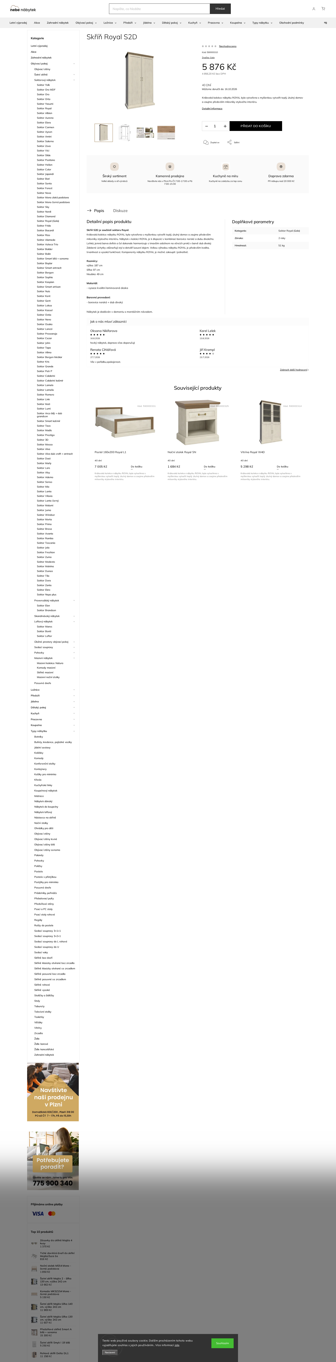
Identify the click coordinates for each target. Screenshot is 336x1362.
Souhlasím (222, 1343)
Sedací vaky (41, 952)
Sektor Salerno (45, 141)
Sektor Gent (44, 300)
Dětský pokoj (38, 707)
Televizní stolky (42, 1011)
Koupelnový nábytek (45, 790)
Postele (38, 871)
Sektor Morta (44, 519)
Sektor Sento (44, 183)
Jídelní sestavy (42, 747)
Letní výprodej (39, 45)
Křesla (37, 779)
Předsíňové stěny (44, 903)
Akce (33, 51)
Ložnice (35, 689)
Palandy (38, 855)
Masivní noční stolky (48, 677)
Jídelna (35, 701)
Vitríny (38, 1027)
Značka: (208, 57)
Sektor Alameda (46, 239)
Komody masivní (46, 667)
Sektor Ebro (43, 589)
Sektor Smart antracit (49, 267)
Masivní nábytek (43, 658)
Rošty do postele (44, 925)
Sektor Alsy (43, 472)
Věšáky (38, 1022)
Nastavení (110, 1352)
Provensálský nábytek (46, 600)
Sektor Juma (44, 510)
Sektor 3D (42, 439)
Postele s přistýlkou (45, 876)
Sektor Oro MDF (46, 89)
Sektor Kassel (44, 310)
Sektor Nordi (44, 211)
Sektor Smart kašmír (48, 421)
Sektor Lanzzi (44, 329)
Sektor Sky (43, 207)
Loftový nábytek (43, 621)
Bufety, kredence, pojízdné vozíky (53, 742)
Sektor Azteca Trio (47, 244)
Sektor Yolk (43, 84)
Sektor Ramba (45, 538)
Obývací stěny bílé (44, 844)
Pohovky (39, 652)
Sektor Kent (43, 296)
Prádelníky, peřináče (45, 893)
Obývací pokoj (39, 63)
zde (177, 1345)
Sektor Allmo (44, 352)
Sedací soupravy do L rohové (50, 941)
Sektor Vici (43, 150)
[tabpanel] (125, 440)
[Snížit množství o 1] (206, 126)
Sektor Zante (44, 585)
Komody (39, 758)
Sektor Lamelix (45, 389)
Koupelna (36, 725)
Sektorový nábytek (44, 80)
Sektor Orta (43, 99)
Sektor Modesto (46, 561)
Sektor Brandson (46, 610)
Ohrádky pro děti (43, 828)
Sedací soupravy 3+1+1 (47, 930)
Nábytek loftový (43, 812)
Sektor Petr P (44, 371)
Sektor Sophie (45, 277)
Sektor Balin (44, 253)
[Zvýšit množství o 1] (225, 126)
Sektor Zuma (44, 557)
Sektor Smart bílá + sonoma (53, 258)
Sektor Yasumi (45, 103)
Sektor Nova (44, 192)
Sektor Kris (43, 361)
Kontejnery (40, 769)
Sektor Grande (45, 366)
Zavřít (297, 153)
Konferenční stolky (44, 763)
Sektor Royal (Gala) (48, 221)
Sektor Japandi (45, 174)
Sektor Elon (43, 605)
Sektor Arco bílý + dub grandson (49, 415)
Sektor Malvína (45, 566)
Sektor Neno (44, 319)
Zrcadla (38, 1033)
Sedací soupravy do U (46, 946)
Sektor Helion (44, 164)
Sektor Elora (44, 122)
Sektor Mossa (44, 444)
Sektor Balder (44, 249)
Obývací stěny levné (45, 839)
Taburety (39, 1006)
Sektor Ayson (44, 131)
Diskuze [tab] (120, 210)
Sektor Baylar (44, 263)
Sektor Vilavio (44, 496)
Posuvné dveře (42, 683)
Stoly (37, 1000)
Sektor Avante (45, 533)
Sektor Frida (44, 225)
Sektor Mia (43, 486)
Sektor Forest (44, 188)
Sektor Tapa (44, 347)
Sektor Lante (44, 491)
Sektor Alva (43, 449)
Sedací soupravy (43, 647)
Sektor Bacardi (45, 230)
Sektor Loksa (44, 305)
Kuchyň (35, 713)
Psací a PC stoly (43, 909)
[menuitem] (18, 23)
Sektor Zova (44, 146)
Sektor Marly (44, 463)
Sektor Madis (44, 430)
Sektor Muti (43, 404)
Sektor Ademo (45, 477)
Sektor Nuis (43, 291)
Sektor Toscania (46, 542)
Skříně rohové (42, 984)
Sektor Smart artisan (49, 286)
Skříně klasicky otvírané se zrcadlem (54, 968)
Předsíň (35, 695)
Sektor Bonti (44, 631)
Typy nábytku (39, 731)
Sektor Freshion (46, 552)
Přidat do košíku (256, 126)
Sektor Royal (44, 108)
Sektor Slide (44, 155)
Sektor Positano (46, 160)
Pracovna (36, 719)
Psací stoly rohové (44, 914)
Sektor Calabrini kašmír (50, 380)
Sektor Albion (44, 113)
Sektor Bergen (45, 272)
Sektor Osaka (44, 324)
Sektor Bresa (44, 528)
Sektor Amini (44, 136)
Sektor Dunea (45, 571)
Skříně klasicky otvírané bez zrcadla (54, 963)
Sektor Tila (43, 575)
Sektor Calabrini (46, 375)
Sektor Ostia (44, 314)
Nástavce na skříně (45, 817)
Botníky (38, 736)
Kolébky (38, 752)
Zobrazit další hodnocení (293, 369)
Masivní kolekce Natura (50, 663)
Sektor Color (44, 169)
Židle (37, 1038)
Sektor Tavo (44, 425)
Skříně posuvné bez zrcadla (49, 973)
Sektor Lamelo (45, 385)
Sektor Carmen (45, 127)
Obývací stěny (42, 69)
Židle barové (41, 1043)
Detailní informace (212, 108)
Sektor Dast (44, 458)
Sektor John (43, 343)
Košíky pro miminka (45, 774)
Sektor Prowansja (47, 333)
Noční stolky (41, 823)
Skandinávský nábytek (46, 616)
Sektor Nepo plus (47, 594)
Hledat (220, 8)
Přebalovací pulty (44, 898)
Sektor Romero (45, 394)
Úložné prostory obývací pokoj (51, 641)
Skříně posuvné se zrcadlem (50, 979)
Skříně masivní (45, 672)
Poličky (38, 866)
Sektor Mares (44, 626)
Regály (38, 920)
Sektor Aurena (45, 117)
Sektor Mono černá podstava (53, 202)
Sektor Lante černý (48, 500)
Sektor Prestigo (46, 435)
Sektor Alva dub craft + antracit (55, 453)
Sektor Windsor (46, 514)
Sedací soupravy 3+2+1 (47, 936)
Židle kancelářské (44, 1049)
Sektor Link (43, 399)
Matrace (39, 796)
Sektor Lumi (44, 408)
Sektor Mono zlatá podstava (53, 197)
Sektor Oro (43, 94)
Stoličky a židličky (44, 995)
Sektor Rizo (43, 235)
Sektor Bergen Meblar (49, 357)
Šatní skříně (41, 74)
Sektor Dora (44, 580)
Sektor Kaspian (45, 282)
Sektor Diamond (46, 216)
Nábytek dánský (43, 801)
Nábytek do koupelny (46, 806)
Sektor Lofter (44, 636)
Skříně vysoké (42, 990)
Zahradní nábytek (41, 57)
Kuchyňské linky (43, 785)
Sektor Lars (43, 468)
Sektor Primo (44, 524)
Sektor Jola (43, 547)
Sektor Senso (44, 482)
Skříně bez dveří (43, 957)
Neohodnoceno (227, 46)
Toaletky (39, 1017)
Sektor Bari (43, 178)
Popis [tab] (99, 210)
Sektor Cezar (44, 338)
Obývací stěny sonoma (47, 850)
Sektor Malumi (45, 505)
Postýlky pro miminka (46, 882)
